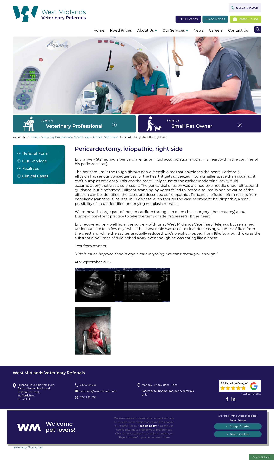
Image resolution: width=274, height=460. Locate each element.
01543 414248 (247, 8)
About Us (145, 30)
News (198, 30)
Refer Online (248, 19)
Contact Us (238, 30)
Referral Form (35, 153)
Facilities (30, 168)
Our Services (174, 30)
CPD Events (188, 19)
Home (99, 30)
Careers (216, 30)
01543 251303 (88, 397)
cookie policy (148, 425)
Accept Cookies (239, 426)
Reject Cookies (239, 434)
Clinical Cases (35, 176)
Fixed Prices (215, 19)
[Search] (257, 29)
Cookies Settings (261, 457)
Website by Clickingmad (28, 447)
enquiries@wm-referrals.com (98, 391)
